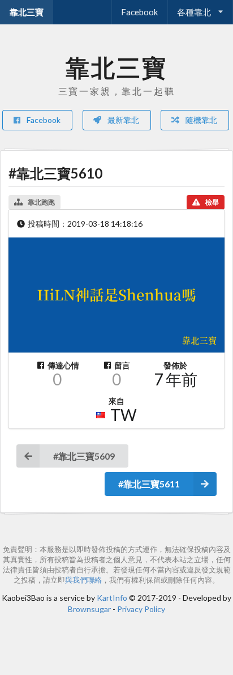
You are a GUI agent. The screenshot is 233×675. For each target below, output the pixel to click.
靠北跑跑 (41, 202)
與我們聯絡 (83, 580)
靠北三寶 (27, 12)
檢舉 (212, 202)
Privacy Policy (141, 609)
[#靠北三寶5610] (116, 295)
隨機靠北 (200, 120)
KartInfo (112, 597)
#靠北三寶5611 (149, 483)
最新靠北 (122, 120)
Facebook (139, 12)
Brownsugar (89, 609)
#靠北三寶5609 (84, 456)
